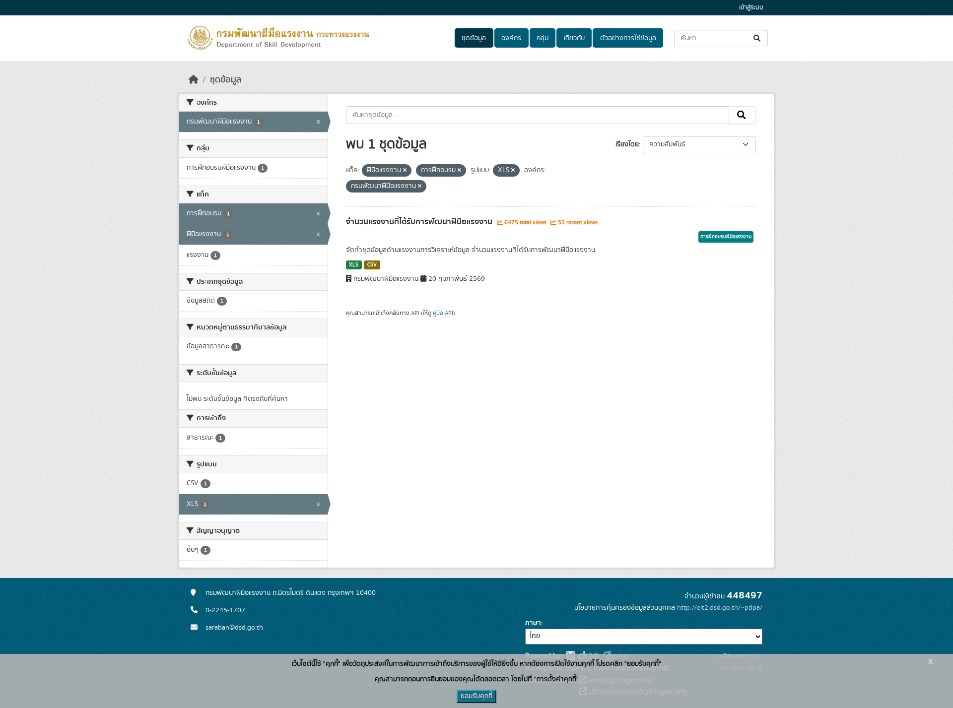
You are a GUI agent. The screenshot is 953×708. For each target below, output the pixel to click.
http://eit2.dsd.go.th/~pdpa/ (719, 608)
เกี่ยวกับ (574, 38)
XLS (353, 265)
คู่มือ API (443, 313)
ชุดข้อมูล (474, 38)
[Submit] (757, 38)
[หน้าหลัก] (194, 79)
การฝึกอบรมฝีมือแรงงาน (725, 236)
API (415, 313)
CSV (372, 265)
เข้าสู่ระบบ (751, 7)
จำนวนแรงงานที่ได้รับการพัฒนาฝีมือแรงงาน (420, 221)
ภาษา (533, 623)
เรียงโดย (627, 144)
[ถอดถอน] (405, 171)
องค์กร (511, 38)
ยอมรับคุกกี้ (476, 696)
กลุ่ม (542, 38)
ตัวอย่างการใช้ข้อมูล (628, 38)
